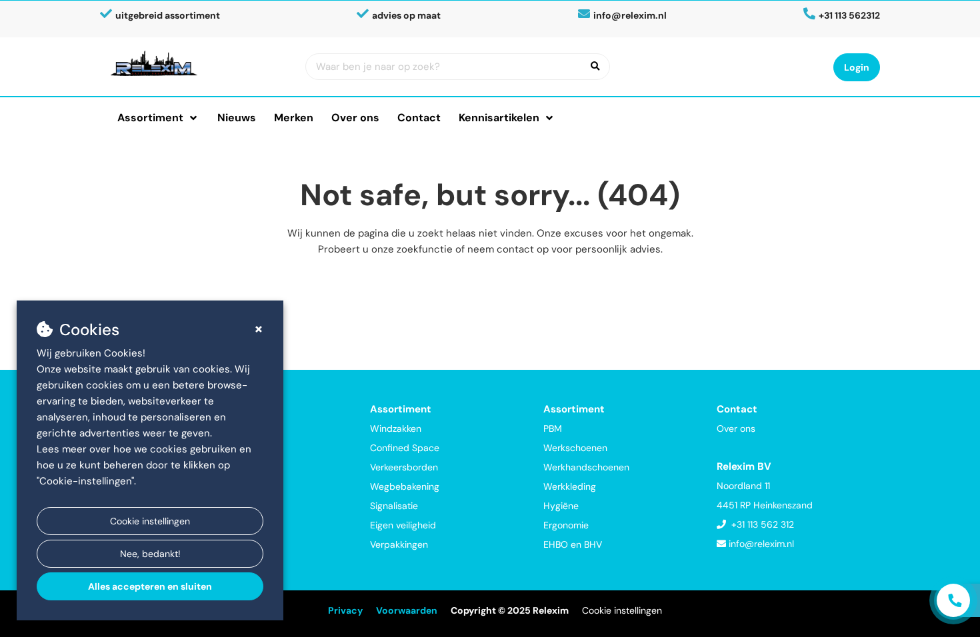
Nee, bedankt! (150, 554)
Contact (419, 118)
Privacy (345, 610)
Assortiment (150, 118)
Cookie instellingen (150, 521)
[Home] (197, 63)
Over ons (355, 118)
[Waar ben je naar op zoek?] (595, 66)
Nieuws (236, 118)
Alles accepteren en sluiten (150, 586)
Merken (293, 118)
